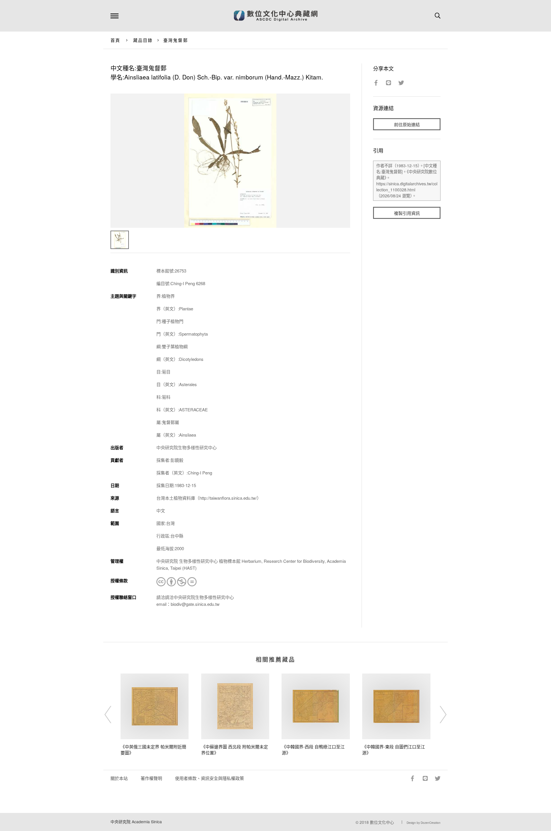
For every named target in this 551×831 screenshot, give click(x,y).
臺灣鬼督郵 (175, 40)
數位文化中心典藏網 (275, 15)
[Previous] (113, 714)
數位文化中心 (382, 822)
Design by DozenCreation (424, 823)
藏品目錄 (143, 40)
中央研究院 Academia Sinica (136, 821)
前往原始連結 (407, 124)
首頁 (115, 40)
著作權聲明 (151, 778)
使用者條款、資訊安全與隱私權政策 (209, 778)
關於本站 (119, 778)
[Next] (438, 714)
